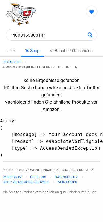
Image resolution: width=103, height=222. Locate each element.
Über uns (38, 176)
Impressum (12, 176)
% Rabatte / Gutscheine (71, 50)
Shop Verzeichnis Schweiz (26, 181)
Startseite (12, 61)
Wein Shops (67, 181)
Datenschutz (66, 176)
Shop (34, 50)
